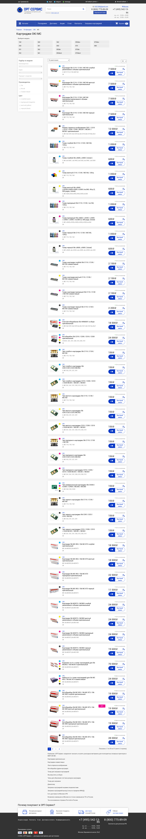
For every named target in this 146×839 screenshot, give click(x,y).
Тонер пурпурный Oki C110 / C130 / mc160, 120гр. (78, 204)
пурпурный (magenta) (28, 102)
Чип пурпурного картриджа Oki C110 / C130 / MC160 (78, 441)
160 (20, 42)
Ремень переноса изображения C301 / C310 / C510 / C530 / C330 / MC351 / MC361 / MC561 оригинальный (78, 129)
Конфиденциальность (63, 820)
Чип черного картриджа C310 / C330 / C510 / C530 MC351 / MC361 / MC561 (78, 530)
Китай (23, 88)
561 (39, 53)
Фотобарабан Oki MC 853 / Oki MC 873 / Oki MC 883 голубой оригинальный (78, 693)
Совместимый (25, 92)
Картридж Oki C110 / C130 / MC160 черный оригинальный (78, 114)
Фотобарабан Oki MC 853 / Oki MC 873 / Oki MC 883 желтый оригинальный (78, 708)
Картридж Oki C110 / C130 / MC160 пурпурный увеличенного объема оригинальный (75, 99)
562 (58, 42)
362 (39, 49)
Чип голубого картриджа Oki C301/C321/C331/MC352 (73, 367)
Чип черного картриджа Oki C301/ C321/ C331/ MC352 (77, 515)
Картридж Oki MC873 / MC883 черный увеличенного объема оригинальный (76, 649)
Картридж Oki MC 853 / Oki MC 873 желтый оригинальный (78, 560)
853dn (59, 49)
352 (20, 53)
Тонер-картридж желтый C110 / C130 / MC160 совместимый (76, 278)
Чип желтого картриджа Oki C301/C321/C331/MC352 (72, 411)
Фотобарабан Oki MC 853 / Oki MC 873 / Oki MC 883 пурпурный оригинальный (78, 723)
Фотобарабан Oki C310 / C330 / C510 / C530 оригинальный (78, 337)
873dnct (78, 53)
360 (39, 42)
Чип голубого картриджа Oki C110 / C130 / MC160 (78, 352)
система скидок (118, 813)
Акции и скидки (23, 820)
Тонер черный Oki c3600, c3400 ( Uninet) (77, 248)
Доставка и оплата (48, 820)
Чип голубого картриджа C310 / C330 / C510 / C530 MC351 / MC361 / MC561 (78, 382)
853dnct (59, 53)
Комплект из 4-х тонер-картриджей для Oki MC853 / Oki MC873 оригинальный (78, 664)
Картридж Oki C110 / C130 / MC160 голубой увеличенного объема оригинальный (78, 68)
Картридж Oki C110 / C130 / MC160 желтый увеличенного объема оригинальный (78, 83)
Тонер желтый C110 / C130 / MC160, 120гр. (78, 173)
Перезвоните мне (100, 12)
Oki (22, 85)
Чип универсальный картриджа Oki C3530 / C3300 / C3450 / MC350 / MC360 (78, 486)
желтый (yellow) (26, 105)
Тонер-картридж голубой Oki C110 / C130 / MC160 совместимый (78, 263)
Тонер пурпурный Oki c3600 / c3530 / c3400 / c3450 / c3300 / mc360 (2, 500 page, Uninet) (78, 219)
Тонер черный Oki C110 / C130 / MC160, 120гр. (77, 233)
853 (58, 46)
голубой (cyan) (25, 99)
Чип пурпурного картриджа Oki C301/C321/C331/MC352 (74, 456)
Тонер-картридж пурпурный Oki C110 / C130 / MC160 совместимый (78, 293)
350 (20, 46)
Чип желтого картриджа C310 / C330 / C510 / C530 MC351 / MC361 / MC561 (78, 426)
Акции (62, 23)
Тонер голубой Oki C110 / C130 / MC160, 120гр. (77, 144)
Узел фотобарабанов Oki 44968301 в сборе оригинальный (78, 322)
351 (20, 49)
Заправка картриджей (93, 23)
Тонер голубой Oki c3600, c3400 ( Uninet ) (77, 158)
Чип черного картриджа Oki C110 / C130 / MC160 (77, 500)
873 (76, 46)
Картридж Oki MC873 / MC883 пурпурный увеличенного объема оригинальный (77, 634)
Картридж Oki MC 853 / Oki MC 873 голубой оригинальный (78, 545)
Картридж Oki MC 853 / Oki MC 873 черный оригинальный (78, 589)
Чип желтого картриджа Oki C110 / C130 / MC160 (77, 397)
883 (95, 46)
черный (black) (25, 108)
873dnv (96, 42)
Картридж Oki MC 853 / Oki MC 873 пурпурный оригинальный (75, 575)
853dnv (77, 42)
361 (39, 46)
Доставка (53, 23)
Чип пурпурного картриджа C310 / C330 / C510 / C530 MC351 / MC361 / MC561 (77, 471)
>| (59, 749)
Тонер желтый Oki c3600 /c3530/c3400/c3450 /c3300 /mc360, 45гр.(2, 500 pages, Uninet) (78, 189)
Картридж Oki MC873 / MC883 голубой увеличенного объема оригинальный (76, 604)
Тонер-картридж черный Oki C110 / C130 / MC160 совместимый (78, 308)
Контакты (78, 23)
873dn (77, 49)
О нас (70, 23)
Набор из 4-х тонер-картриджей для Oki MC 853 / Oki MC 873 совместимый (78, 678)
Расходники (42, 23)
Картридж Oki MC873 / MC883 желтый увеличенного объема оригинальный (76, 619)
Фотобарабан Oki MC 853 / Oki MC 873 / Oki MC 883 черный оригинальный (78, 738)
